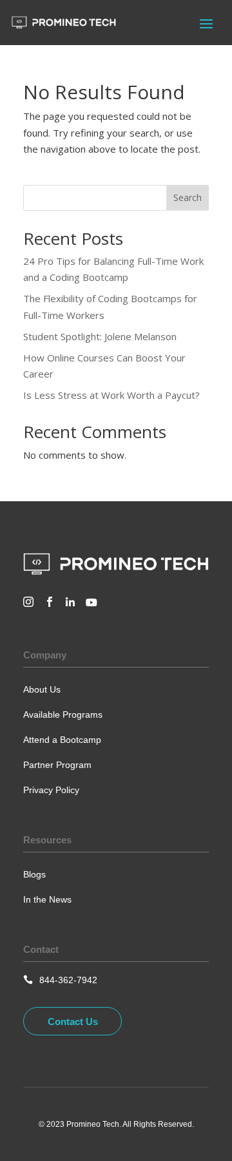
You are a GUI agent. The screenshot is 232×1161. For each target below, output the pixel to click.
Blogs (34, 874)
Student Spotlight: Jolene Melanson (100, 336)
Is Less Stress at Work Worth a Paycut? (111, 395)
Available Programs (62, 714)
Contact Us (73, 1021)
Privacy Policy (51, 790)
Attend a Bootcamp (62, 739)
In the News (47, 899)
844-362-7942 (68, 980)
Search (187, 197)
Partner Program (57, 765)
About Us (42, 689)
